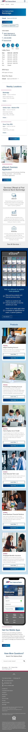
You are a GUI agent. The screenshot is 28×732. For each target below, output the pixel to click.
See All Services (13, 244)
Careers (4, 696)
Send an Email (7, 40)
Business (7, 4)
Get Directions (6, 22)
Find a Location (13, 139)
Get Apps (5, 645)
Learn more (13, 396)
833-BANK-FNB (7, 683)
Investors (4, 692)
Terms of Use (5, 698)
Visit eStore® (6, 316)
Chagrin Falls (14, 667)
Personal (2, 4)
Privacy (4, 700)
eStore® (12, 4)
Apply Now (13, 358)
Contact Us (4, 688)
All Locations (4, 667)
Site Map (4, 704)
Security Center (5, 702)
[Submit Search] (24, 661)
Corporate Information (7, 690)
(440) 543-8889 (7, 38)
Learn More (6, 180)
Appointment (13, 527)
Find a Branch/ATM (8, 680)
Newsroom (4, 694)
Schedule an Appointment (9, 25)
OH (9, 667)
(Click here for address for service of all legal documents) (12, 709)
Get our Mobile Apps (9, 685)
